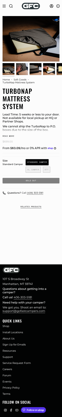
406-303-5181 (23, 297)
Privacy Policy (11, 387)
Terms (6, 393)
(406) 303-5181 (35, 192)
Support (8, 356)
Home (6, 79)
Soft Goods (20, 79)
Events (7, 381)
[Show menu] (4, 6)
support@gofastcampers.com (24, 311)
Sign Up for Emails (14, 344)
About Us (8, 338)
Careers (7, 369)
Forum (7, 375)
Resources (9, 350)
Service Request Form (17, 363)
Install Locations (13, 332)
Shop (6, 326)
